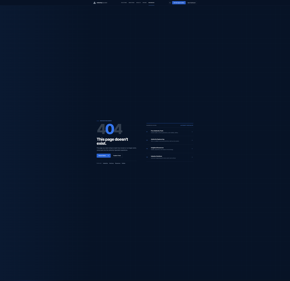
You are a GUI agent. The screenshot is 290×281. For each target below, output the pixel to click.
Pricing (145, 2)
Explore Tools (117, 155)
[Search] (170, 2)
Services (111, 163)
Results (138, 2)
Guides (123, 163)
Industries (131, 2)
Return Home (104, 155)
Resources (151, 2)
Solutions (124, 2)
